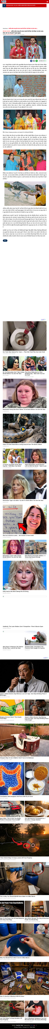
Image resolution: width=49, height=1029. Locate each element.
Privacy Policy (17, 1027)
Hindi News (5, 28)
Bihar (5, 240)
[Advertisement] (24, 18)
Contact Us (26, 1027)
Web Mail (32, 1027)
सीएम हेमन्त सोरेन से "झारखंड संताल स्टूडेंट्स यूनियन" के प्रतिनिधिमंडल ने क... (21, 5)
